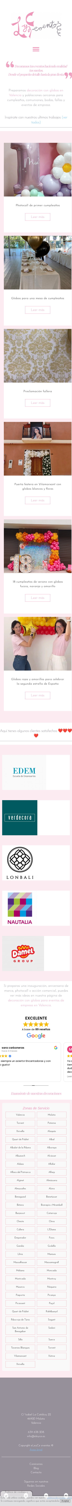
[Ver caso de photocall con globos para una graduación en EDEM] (24, 772)
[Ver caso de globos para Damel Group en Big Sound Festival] (23, 953)
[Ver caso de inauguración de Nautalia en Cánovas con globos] (19, 908)
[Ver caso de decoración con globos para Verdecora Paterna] (19, 817)
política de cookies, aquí (59, 1498)
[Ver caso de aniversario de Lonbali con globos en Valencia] (19, 862)
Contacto (36, 1472)
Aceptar (65, 1501)
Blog (36, 1468)
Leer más (37, 217)
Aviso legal (36, 1449)
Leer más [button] (9, 1076)
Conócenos (36, 1464)
